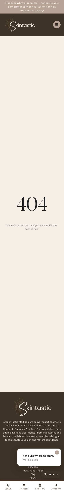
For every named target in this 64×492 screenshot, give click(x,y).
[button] (39, 457)
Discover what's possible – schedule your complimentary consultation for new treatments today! (32, 6)
